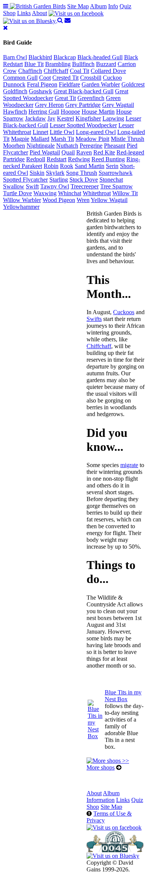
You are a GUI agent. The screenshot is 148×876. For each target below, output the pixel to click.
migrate (129, 465)
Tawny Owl (54, 186)
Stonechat (111, 179)
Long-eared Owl (96, 132)
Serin (112, 166)
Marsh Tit (62, 139)
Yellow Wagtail (109, 200)
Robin (51, 166)
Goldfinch (15, 91)
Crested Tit (65, 77)
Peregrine (91, 145)
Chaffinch (30, 71)
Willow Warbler (22, 200)
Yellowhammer (21, 207)
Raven (84, 152)
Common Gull (20, 77)
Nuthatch (67, 145)
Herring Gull (43, 111)
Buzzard (106, 64)
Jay (51, 118)
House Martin (98, 111)
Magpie (20, 139)
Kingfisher (88, 118)
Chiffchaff (56, 71)
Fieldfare (69, 84)
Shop (9, 13)
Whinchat (69, 193)
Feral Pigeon (42, 84)
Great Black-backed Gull (83, 91)
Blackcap (65, 57)
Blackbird (40, 57)
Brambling (58, 64)
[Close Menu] (5, 28)
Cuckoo (112, 77)
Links (24, 13)
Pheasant (114, 145)
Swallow (13, 186)
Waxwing (45, 193)
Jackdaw (35, 118)
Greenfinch (90, 98)
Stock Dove (83, 179)
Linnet (40, 132)
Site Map (78, 6)
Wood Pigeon (59, 200)
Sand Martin (89, 166)
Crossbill (90, 77)
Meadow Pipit (92, 139)
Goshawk (40, 91)
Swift (32, 186)
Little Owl (62, 132)
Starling (58, 179)
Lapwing (113, 118)
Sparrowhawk (115, 173)
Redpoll (35, 159)
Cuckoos (123, 312)
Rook (66, 166)
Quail (68, 152)
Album (98, 6)
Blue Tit (34, 64)
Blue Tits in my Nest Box (123, 695)
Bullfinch (83, 64)
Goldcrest (133, 84)
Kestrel (65, 118)
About (39, 13)
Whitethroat (97, 193)
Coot (45, 77)
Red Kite (104, 152)
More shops (101, 767)
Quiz (125, 6)
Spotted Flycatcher (25, 179)
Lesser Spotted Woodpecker (83, 125)
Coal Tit (79, 71)
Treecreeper (85, 186)
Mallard (40, 139)
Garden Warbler (101, 84)
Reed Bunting (108, 159)
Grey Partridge (83, 105)
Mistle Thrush (127, 139)
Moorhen (14, 145)
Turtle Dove (17, 193)
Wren (83, 200)
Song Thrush (81, 173)
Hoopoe (70, 111)
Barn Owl (15, 57)
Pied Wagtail (45, 152)
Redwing (79, 159)
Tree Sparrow (116, 186)
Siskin (37, 173)
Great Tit (65, 98)
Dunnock (14, 84)
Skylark (55, 173)
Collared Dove (108, 71)
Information (101, 800)
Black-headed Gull (100, 57)
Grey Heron (49, 105)
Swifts (94, 319)
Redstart (56, 159)
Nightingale (41, 145)
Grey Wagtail (118, 105)
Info (113, 6)
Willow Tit (125, 193)
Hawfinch (15, 111)
